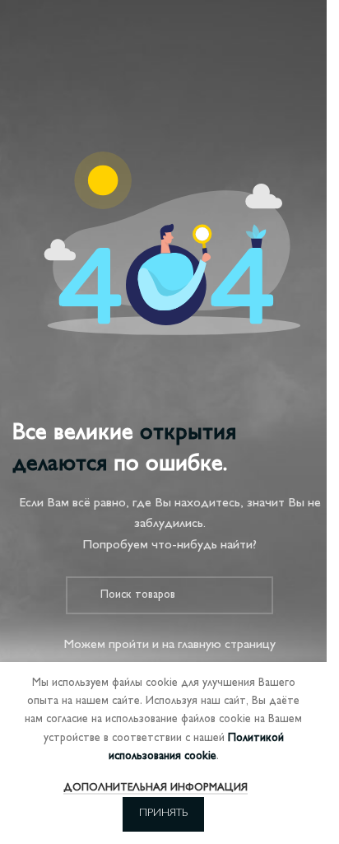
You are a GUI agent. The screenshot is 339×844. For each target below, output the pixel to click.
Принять (163, 813)
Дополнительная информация (155, 788)
